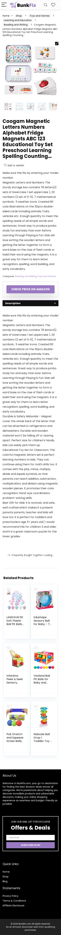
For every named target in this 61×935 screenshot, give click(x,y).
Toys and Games (39, 15)
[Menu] (4, 4)
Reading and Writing (16, 24)
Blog (5, 881)
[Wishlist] (53, 5)
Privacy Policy (10, 896)
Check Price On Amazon (30, 289)
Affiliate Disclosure (13, 905)
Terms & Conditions (14, 900)
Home (6, 15)
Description (13, 303)
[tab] (30, 303)
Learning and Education (18, 20)
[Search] (46, 4)
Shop (19, 15)
